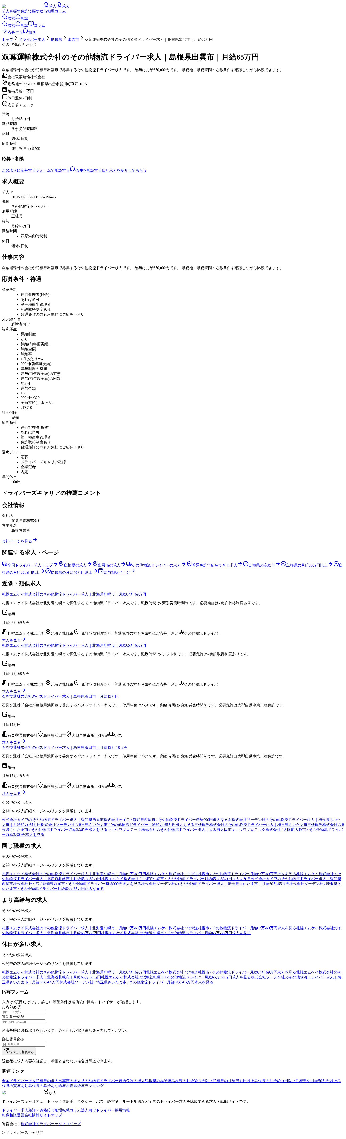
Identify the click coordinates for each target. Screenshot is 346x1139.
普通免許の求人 (132, 1081)
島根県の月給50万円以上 (316, 1081)
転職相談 (9, 1115)
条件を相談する (88, 170)
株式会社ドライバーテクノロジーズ (51, 1124)
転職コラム (71, 1110)
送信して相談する (21, 1052)
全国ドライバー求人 (19, 1081)
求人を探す (11, 11)
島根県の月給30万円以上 (192, 1081)
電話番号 (9, 1017)
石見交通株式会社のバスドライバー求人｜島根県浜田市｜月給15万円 (60, 696)
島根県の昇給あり (43, 1086)
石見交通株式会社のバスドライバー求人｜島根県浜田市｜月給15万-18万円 (64, 747)
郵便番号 (9, 1039)
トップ (7, 39)
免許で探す (30, 11)
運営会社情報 (28, 1115)
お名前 (7, 1007)
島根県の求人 (47, 1081)
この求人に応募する (19, 170)
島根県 (56, 39)
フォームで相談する (53, 170)
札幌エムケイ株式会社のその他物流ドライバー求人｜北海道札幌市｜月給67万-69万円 (74, 594)
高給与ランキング (88, 1086)
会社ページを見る (17, 541)
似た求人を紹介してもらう (124, 170)
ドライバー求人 (32, 39)
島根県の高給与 (158, 1081)
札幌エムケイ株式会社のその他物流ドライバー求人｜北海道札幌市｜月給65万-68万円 (74, 645)
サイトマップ (51, 1115)
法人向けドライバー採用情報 (105, 1110)
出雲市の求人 (69, 1081)
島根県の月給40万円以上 (275, 1081)
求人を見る (11, 640)
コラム (60, 11)
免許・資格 (37, 1110)
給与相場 (47, 11)
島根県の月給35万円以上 (233, 1081)
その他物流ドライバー (100, 1081)
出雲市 (73, 39)
